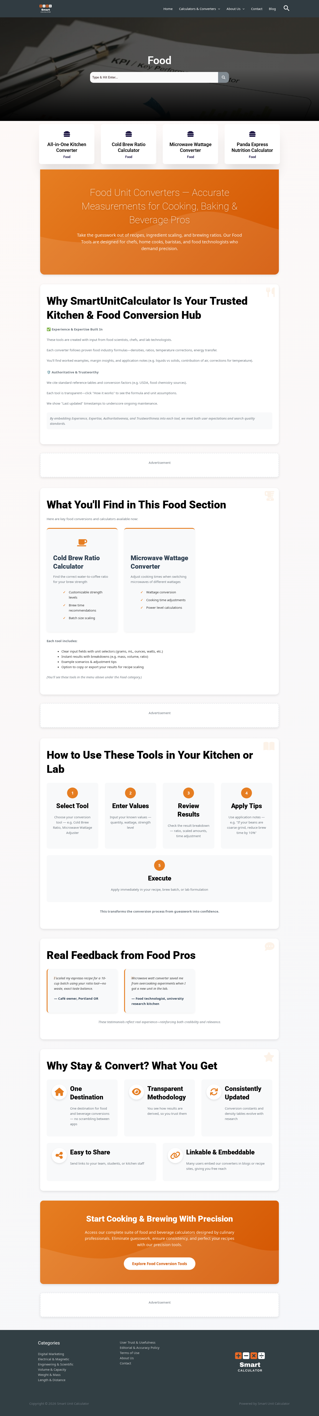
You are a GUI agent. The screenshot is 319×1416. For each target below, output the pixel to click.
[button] (218, 8)
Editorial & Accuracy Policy (140, 1347)
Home (168, 9)
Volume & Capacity (52, 1369)
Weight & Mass (49, 1374)
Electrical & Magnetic (53, 1359)
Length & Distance (51, 1380)
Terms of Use (129, 1353)
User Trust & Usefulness (137, 1342)
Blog (272, 9)
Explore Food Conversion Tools (159, 1263)
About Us (233, 9)
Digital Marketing (51, 1354)
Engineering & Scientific (55, 1364)
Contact (256, 9)
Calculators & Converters (197, 9)
